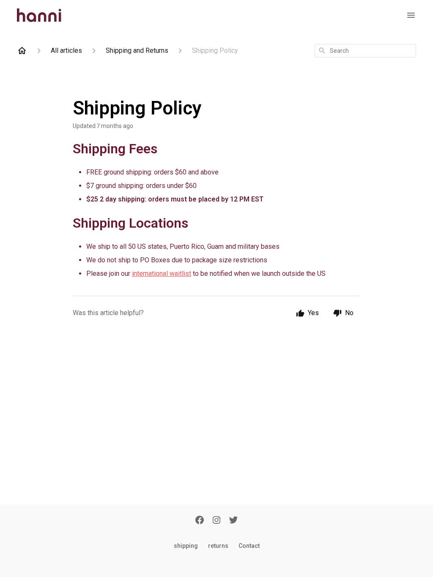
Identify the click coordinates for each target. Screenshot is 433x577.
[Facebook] (200, 521)
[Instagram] (216, 521)
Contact (249, 545)
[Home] (22, 51)
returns (218, 545)
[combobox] (365, 50)
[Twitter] (233, 521)
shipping (186, 545)
